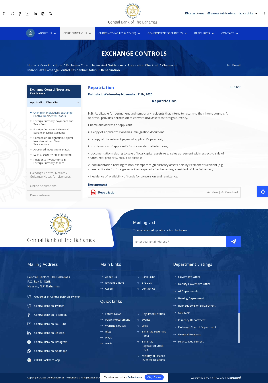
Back (237, 87)
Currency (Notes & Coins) (117, 33)
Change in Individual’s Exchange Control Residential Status (53, 114)
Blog (108, 331)
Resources (202, 33)
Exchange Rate (114, 282)
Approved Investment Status (51, 149)
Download (231, 192)
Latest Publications (223, 13)
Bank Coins (148, 276)
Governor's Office (189, 276)
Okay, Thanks (154, 377)
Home (30, 33)
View (215, 192)
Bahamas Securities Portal (154, 333)
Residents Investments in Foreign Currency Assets (49, 161)
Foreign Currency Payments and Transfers (53, 122)
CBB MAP (184, 312)
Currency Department (191, 320)
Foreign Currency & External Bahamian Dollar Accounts (51, 130)
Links (145, 325)
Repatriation (107, 192)
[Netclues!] (235, 377)
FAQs (108, 337)
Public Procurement (117, 319)
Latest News (196, 13)
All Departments (188, 291)
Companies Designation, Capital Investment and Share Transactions (53, 141)
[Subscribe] (233, 241)
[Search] (263, 13)
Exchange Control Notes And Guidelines (94, 65)
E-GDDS (147, 282)
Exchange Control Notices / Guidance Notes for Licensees (50, 175)
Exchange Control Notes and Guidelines (50, 91)
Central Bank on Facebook (50, 314)
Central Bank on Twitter (49, 305)
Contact (227, 33)
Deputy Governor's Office (194, 284)
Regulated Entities (153, 314)
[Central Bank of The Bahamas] (132, 22)
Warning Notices (115, 325)
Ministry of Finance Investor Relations (153, 358)
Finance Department (191, 341)
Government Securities (165, 33)
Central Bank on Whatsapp (50, 351)
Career (109, 288)
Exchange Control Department (197, 327)
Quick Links (246, 13)
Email (236, 65)
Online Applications (43, 186)
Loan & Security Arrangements (52, 154)
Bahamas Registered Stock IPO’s (152, 345)
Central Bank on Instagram (50, 342)
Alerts (109, 343)
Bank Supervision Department (196, 305)
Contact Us (149, 288)
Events (146, 319)
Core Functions (75, 33)
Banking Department (191, 298)
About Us (45, 33)
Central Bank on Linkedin (49, 332)
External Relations (189, 334)
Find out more (135, 377)
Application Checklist (143, 65)
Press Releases (40, 195)
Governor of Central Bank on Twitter (57, 296)
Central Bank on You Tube (50, 324)
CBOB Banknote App (47, 360)
